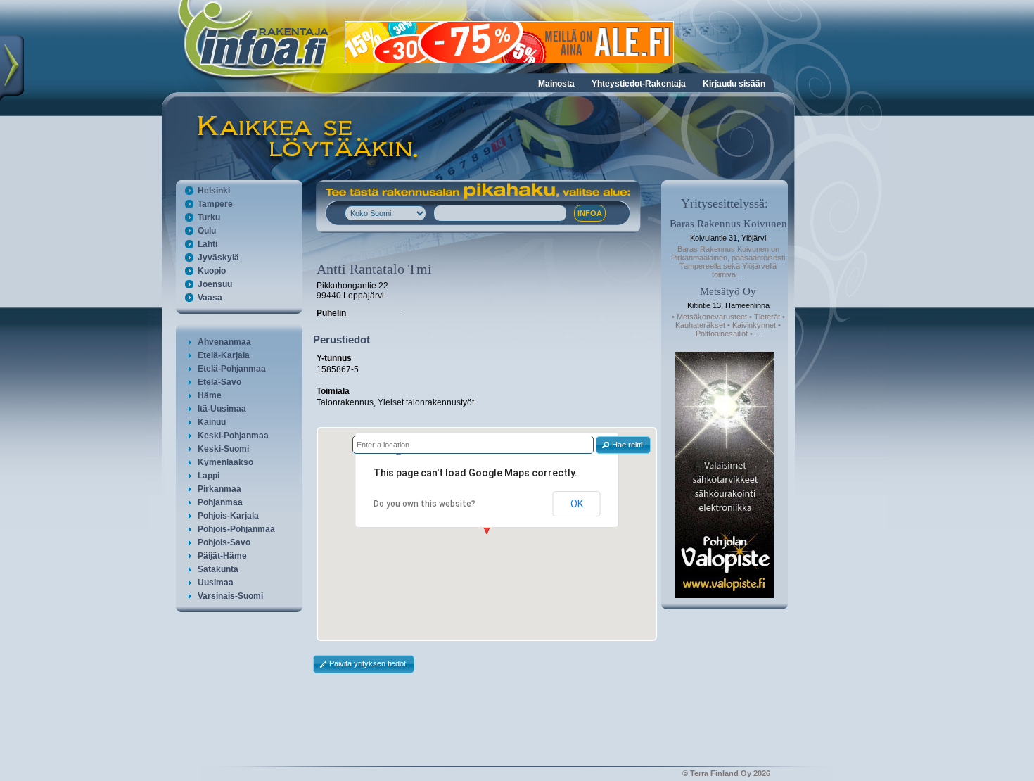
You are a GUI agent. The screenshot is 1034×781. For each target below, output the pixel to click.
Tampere (215, 204)
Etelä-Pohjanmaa (232, 369)
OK (576, 503)
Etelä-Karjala (224, 355)
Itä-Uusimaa (222, 409)
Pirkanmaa (219, 489)
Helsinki (214, 191)
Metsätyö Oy (728, 291)
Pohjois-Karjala (228, 516)
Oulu (207, 231)
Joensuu (215, 284)
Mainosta (556, 84)
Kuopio (212, 271)
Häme (210, 395)
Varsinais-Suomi (230, 596)
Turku (209, 217)
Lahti (207, 244)
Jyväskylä (218, 257)
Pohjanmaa (220, 502)
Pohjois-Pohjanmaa (236, 529)
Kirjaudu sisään (734, 84)
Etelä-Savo (219, 382)
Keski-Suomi (223, 449)
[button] (623, 445)
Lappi (208, 476)
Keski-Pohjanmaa (233, 435)
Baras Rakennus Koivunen (728, 223)
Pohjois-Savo (224, 542)
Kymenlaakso (225, 462)
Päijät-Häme (222, 556)
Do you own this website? (424, 504)
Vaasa (210, 298)
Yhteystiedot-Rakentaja (639, 84)
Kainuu (212, 422)
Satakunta (218, 569)
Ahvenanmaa (224, 342)
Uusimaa (216, 583)
